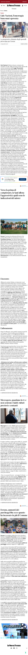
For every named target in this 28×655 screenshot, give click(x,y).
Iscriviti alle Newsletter (5, 1)
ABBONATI (24, 1)
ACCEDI (25, 5)
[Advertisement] (11, 55)
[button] (14, 631)
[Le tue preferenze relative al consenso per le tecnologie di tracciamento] (25, 652)
